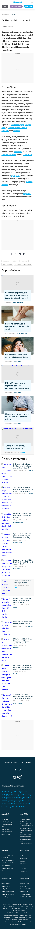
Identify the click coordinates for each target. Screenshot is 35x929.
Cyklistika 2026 (24, 871)
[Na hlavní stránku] (17, 2)
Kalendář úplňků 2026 (7, 831)
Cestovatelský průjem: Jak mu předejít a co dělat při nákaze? (17, 416)
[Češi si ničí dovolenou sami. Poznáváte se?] (17, 437)
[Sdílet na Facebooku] (11, 253)
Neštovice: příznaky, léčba (8, 822)
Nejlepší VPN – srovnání (7, 894)
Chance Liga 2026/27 (10, 807)
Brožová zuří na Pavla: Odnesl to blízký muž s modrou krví (23, 622)
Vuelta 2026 (23, 807)
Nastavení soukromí (11, 919)
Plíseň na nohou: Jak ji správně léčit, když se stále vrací (17, 326)
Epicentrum (4, 819)
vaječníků (16, 131)
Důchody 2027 (24, 891)
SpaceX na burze (5, 883)
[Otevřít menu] (32, 3)
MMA (21, 856)
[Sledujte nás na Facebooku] (15, 769)
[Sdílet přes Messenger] (23, 253)
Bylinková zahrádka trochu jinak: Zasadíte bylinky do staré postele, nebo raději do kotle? (22, 536)
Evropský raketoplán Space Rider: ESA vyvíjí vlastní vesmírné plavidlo (22, 600)
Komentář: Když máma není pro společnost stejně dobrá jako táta (22, 515)
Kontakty (7, 762)
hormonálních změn (8, 155)
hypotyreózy (15, 176)
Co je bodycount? (6, 834)
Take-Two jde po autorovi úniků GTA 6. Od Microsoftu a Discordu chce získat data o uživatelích (23, 489)
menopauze (18, 152)
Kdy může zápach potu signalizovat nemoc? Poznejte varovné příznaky (17, 385)
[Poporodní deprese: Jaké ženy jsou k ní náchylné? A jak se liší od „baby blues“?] (17, 284)
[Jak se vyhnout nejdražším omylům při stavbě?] (7, 587)
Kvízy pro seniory (6, 829)
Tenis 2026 (23, 863)
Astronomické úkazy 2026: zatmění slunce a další (26, 830)
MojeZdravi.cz (5, 14)
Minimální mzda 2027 (25, 894)
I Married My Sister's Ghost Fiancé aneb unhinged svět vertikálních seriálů (22, 641)
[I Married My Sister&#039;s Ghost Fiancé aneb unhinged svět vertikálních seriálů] (6, 650)
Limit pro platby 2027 (25, 889)
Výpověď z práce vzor (7, 868)
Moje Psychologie (7, 792)
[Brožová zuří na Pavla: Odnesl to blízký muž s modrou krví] (6, 628)
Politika (4, 851)
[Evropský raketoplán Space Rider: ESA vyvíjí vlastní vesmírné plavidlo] (6, 608)
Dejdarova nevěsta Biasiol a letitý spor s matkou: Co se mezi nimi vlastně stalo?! (22, 466)
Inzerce (15, 762)
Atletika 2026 (23, 869)
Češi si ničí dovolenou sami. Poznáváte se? (15, 447)
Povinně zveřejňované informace (17, 924)
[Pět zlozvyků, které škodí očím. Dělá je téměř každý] (17, 346)
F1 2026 (22, 866)
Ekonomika (24, 878)
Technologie (6, 878)
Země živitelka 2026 (25, 896)
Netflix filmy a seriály (7, 896)
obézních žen (27, 155)
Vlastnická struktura (23, 919)
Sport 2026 (24, 851)
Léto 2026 (24, 814)
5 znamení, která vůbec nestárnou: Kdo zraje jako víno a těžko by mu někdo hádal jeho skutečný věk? (23, 696)
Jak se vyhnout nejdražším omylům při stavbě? (22, 582)
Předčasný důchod (24, 883)
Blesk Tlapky (18, 792)
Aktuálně (5, 814)
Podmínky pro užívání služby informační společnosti (17, 915)
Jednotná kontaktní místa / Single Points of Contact (17, 922)
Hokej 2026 (23, 861)
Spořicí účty (23, 886)
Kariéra (28, 762)
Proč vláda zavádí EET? (7, 863)
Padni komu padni (6, 865)
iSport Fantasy (11, 795)
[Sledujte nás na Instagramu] (19, 769)
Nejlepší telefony (6, 886)
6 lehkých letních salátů (26, 843)
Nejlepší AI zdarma (6, 889)
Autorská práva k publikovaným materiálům (17, 913)
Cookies (28, 917)
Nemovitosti (11, 798)
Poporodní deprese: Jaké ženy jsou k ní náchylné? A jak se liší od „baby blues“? (16, 295)
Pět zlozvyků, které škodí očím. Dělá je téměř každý (16, 356)
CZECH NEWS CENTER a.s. (24, 904)
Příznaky (14, 14)
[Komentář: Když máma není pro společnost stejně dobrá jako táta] (6, 522)
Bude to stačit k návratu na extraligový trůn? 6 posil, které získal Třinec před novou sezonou (23, 667)
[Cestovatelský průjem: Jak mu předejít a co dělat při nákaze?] (17, 405)
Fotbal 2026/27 (24, 858)
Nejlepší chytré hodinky (7, 891)
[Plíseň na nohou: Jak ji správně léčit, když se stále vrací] (17, 315)
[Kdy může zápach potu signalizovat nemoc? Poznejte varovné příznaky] (17, 374)
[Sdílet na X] (15, 253)
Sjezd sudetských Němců (8, 860)
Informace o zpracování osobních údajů (14, 917)
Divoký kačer (4, 871)
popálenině (27, 194)
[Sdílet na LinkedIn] (19, 253)
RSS (22, 762)
